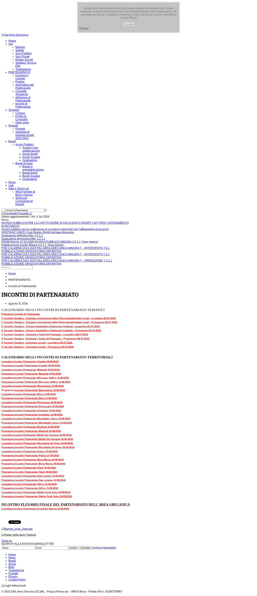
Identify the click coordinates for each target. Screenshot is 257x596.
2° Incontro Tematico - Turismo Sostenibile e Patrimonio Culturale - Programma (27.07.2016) (51, 330)
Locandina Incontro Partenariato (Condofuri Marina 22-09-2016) (35, 508)
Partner (19, 81)
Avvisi (12, 563)
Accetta (129, 24)
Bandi (12, 141)
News (12, 182)
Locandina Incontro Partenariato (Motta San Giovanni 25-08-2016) (36, 435)
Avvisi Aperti (30, 153)
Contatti (13, 573)
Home (12, 40)
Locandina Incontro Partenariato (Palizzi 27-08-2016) (29, 451)
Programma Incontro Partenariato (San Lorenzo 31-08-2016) (33, 480)
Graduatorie (29, 160)
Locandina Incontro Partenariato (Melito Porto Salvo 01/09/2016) (35, 492)
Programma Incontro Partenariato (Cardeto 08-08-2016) (30, 365)
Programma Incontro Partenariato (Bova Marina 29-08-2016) (33, 463)
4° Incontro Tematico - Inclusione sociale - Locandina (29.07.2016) (36, 342)
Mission (20, 47)
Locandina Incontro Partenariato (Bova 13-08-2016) (28, 394)
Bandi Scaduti (31, 175)
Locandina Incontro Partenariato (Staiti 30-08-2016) (28, 467)
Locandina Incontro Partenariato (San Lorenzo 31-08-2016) (32, 476)
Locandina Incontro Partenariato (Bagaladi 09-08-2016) (30, 369)
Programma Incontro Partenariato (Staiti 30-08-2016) (29, 472)
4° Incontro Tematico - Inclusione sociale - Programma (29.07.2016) (37, 347)
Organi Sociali (24, 59)
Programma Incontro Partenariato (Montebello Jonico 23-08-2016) (36, 423)
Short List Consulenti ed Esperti (24, 201)
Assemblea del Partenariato (24, 86)
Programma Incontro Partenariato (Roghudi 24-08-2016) (31, 431)
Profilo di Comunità (21, 118)
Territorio (13, 109)
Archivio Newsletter (104, 547)
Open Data (22, 122)
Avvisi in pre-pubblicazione (31, 149)
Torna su (6, 540)
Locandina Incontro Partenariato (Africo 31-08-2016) (29, 484)
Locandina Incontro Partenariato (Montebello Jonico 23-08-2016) (35, 418)
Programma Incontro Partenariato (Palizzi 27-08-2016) (30, 455)
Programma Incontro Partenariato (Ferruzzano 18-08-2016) (32, 406)
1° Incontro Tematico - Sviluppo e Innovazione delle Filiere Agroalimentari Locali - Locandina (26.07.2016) (58, 318)
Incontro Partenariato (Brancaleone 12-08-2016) (39, 390)
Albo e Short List (18, 188)
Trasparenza (23, 69)
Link (11, 185)
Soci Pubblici (23, 53)
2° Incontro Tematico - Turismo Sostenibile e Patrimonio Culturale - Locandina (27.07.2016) (50, 326)
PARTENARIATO (19, 72)
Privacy (84, 28)
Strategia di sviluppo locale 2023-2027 (24, 135)
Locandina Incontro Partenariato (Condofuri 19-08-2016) (31, 410)
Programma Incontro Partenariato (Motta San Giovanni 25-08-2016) (37, 439)
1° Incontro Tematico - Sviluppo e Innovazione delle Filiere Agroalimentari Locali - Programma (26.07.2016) (59, 322)
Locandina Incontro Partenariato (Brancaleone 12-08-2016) (32, 386)
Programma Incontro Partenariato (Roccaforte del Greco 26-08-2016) (37, 447)
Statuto (19, 50)
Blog (11, 567)
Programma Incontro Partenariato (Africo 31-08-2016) (29, 488)
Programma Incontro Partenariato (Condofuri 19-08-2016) (32, 414)
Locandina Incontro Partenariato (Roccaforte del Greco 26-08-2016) (37, 443)
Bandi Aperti (30, 172)
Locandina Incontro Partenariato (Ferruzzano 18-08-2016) (32, 402)
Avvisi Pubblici (24, 144)
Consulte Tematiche (21, 93)
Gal (10, 43)
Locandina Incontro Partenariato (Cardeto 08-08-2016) (30, 361)
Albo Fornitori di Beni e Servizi (25, 193)
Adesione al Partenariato (23, 99)
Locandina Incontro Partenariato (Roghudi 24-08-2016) (30, 427)
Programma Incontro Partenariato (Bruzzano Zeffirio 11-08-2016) (35, 382)
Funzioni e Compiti (21, 77)
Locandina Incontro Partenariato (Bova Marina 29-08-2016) (32, 459)
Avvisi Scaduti (31, 157)
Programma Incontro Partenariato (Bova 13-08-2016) (29, 398)
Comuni (20, 113)
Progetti (13, 125)
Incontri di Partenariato (23, 105)
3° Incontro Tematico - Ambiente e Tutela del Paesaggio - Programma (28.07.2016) (45, 338)
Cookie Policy (17, 579)
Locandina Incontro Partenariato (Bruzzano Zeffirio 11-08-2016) (35, 377)
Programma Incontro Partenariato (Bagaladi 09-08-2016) (31, 373)
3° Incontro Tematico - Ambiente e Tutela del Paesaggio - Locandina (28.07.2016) (44, 334)
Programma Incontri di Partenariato (20, 314)
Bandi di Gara (24, 163)
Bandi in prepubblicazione (33, 168)
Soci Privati (22, 56)
